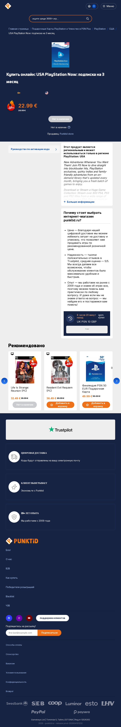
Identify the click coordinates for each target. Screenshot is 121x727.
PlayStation (100, 28)
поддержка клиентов (52, 618)
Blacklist (10, 596)
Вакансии (10, 663)
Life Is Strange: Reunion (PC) (20, 389)
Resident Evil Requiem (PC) (59, 389)
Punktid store (67, 133)
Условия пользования (16, 673)
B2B (8, 568)
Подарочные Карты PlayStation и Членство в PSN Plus (61, 28)
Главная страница (19, 28)
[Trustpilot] (87, 329)
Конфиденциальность (16, 682)
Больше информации (80, 202)
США (111, 28)
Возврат (9, 691)
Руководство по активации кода (30, 149)
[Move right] (116, 381)
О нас (9, 559)
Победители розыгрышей (20, 587)
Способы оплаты (14, 645)
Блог (8, 550)
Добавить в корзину (62, 405)
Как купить (12, 578)
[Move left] (4, 381)
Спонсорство (12, 654)
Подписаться (49, 632)
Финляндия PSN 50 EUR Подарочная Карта (94, 388)
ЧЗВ (8, 605)
